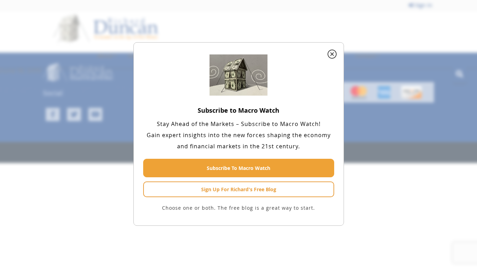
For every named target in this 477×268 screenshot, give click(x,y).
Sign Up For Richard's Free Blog (238, 189)
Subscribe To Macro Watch (238, 168)
